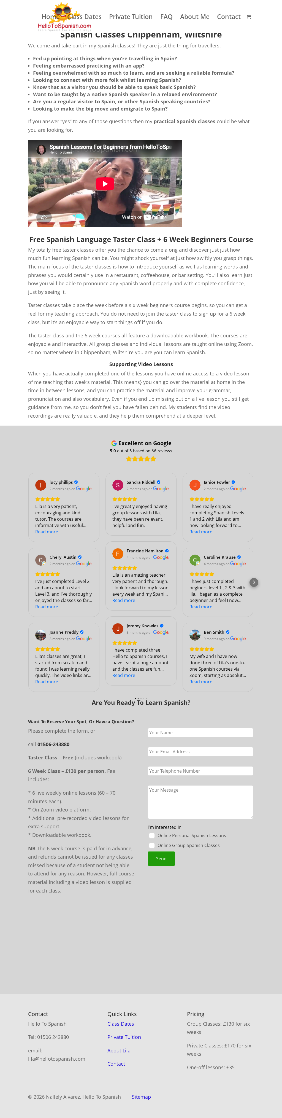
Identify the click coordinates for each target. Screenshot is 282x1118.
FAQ (166, 18)
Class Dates (84, 18)
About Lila (119, 1050)
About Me (195, 18)
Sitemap (141, 1096)
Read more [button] (46, 532)
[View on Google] (40, 485)
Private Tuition (131, 18)
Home (51, 18)
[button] (28, 582)
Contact (229, 18)
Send (161, 859)
